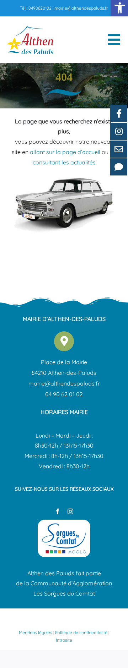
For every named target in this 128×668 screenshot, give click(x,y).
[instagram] (70, 511)
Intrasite (64, 640)
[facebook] (57, 511)
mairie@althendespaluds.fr (81, 8)
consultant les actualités (64, 162)
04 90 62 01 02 (64, 394)
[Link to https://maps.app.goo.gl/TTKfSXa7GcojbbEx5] (64, 341)
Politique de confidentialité (81, 632)
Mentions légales (35, 632)
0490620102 (40, 8)
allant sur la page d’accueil (65, 151)
